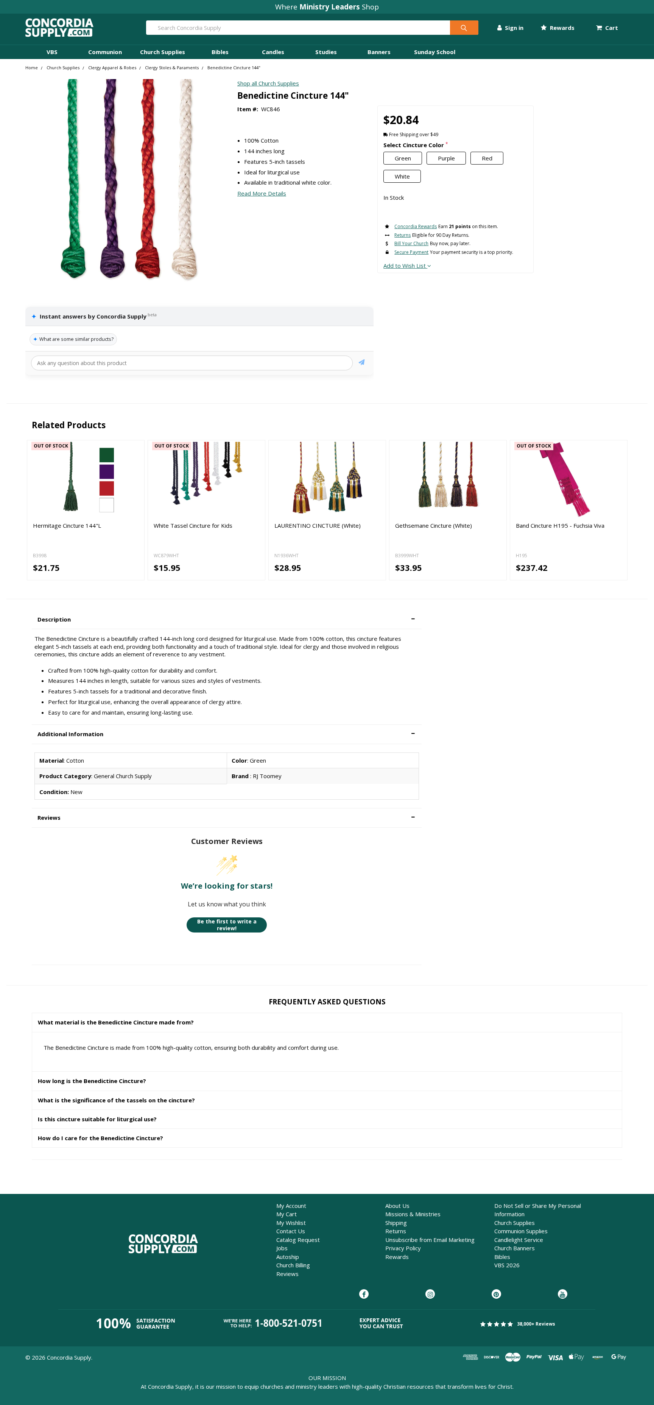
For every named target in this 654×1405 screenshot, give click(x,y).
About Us (397, 1205)
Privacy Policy (403, 1248)
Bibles (220, 52)
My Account (291, 1205)
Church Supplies (162, 52)
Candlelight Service (518, 1239)
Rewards (561, 27)
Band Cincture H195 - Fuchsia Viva (560, 525)
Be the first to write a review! (227, 925)
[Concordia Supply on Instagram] (430, 1294)
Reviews (287, 1274)
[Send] (361, 363)
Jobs (282, 1248)
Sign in (513, 27)
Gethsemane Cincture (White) (433, 525)
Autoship (287, 1256)
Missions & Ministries (413, 1214)
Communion (105, 52)
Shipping (396, 1222)
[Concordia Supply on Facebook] (364, 1294)
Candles (273, 52)
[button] (227, 619)
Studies (326, 52)
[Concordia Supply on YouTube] (562, 1294)
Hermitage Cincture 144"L (67, 525)
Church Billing (293, 1265)
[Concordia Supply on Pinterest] (496, 1294)
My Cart (286, 1214)
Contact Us (290, 1231)
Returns (395, 1231)
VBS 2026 (507, 1265)
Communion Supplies (521, 1231)
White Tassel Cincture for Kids (193, 525)
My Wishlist (291, 1222)
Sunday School (434, 52)
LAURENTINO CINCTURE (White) (317, 525)
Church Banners (514, 1248)
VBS (52, 52)
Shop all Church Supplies (268, 83)
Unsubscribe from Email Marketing (430, 1239)
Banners (379, 52)
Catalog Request (298, 1239)
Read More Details (261, 193)
